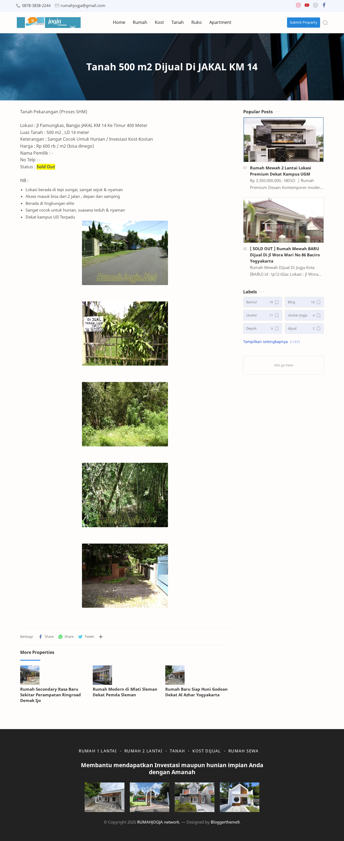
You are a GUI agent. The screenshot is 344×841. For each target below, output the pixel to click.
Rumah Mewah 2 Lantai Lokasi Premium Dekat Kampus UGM (280, 171)
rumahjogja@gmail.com (83, 5)
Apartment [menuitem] (220, 22)
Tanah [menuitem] (177, 22)
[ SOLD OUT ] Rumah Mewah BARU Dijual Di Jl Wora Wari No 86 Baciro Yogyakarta (285, 255)
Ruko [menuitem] (196, 22)
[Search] (325, 23)
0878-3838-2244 (36, 5)
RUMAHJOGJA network (158, 822)
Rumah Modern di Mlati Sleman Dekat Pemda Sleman (125, 691)
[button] (298, 6)
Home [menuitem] (119, 22)
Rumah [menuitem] (140, 22)
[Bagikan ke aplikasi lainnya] (101, 636)
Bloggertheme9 (225, 822)
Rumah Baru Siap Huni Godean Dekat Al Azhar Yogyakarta (196, 691)
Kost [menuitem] (159, 22)
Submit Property (304, 22)
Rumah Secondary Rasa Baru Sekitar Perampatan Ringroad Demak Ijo (50, 694)
